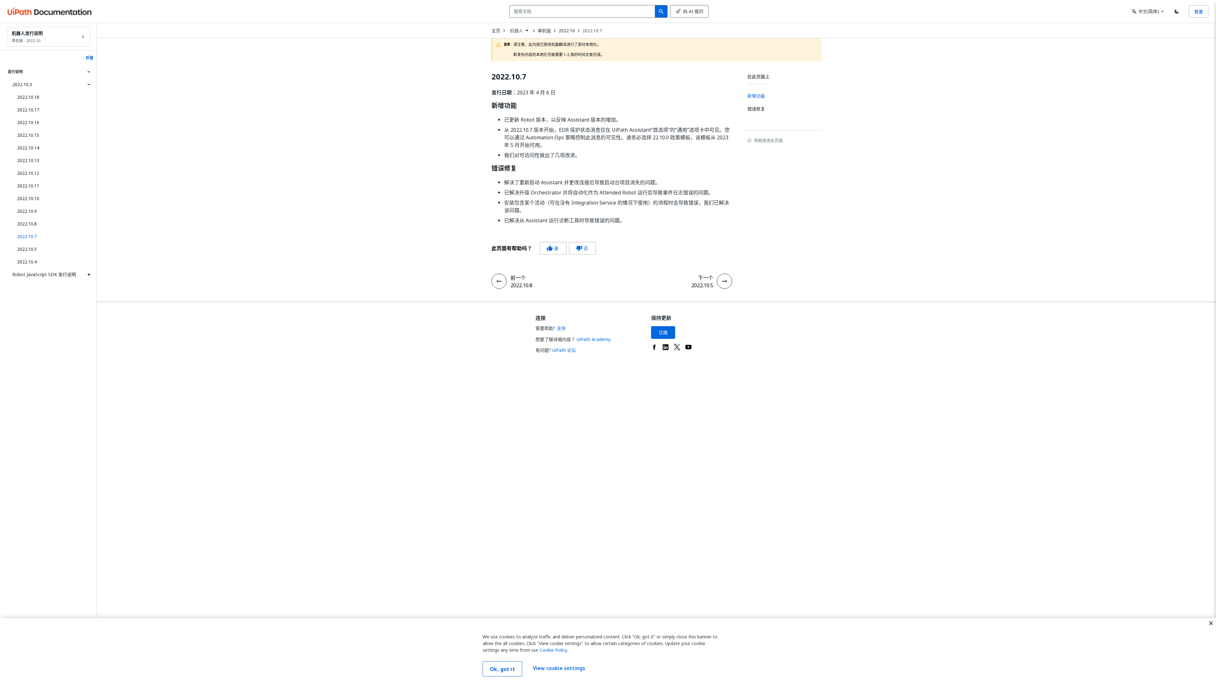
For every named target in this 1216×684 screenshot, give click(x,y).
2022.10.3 (22, 84)
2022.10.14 (28, 147)
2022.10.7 (592, 30)
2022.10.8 (27, 223)
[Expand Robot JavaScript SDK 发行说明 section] (88, 274)
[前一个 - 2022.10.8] (499, 281)
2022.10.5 (27, 249)
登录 (1198, 11)
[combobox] (583, 11)
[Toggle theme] (1176, 11)
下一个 (705, 278)
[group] (543, 248)
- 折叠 (88, 58)
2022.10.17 (28, 109)
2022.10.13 (28, 160)
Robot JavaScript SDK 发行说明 (44, 274)
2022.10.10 (28, 198)
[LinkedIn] (665, 347)
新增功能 (504, 105)
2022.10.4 (27, 261)
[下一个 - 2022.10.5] (724, 281)
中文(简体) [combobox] (1145, 11)
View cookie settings (559, 668)
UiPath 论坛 (564, 350)
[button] (51, 236)
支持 (561, 328)
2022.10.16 (28, 122)
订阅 (663, 332)
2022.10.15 (28, 135)
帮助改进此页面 (768, 140)
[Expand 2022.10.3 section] (88, 84)
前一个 (518, 278)
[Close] (1211, 623)
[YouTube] (688, 347)
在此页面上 (758, 76)
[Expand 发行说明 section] (88, 72)
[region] (608, 651)
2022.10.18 (28, 97)
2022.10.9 (27, 211)
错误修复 (504, 168)
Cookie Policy (553, 650)
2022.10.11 (28, 185)
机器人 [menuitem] (516, 30)
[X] (677, 347)
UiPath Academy (594, 339)
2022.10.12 (28, 173)
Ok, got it (502, 669)
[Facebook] (654, 347)
